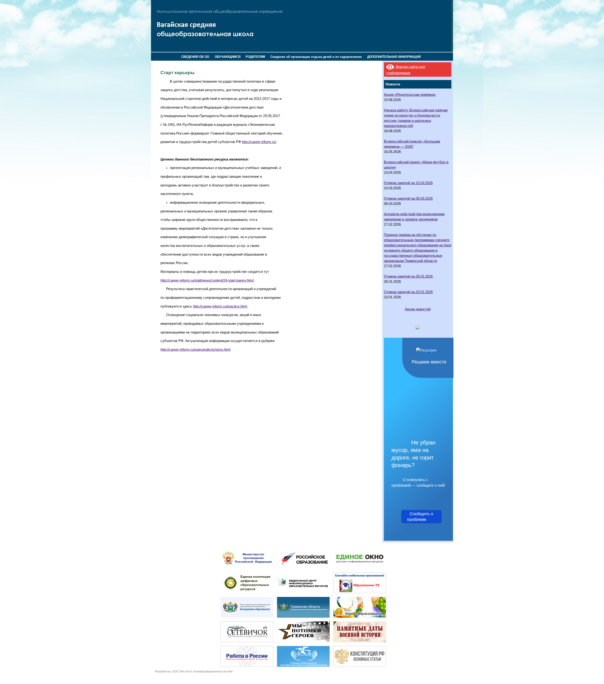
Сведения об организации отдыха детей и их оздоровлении (316, 57)
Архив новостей (418, 309)
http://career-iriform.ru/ (259, 142)
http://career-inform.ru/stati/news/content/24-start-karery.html (207, 280)
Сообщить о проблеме (421, 516)
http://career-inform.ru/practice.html (220, 306)
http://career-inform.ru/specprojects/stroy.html (195, 349)
